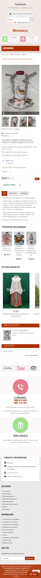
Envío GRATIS (13, 38)
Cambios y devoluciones (11, 537)
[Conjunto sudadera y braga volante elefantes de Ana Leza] (31, 238)
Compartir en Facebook (11, 133)
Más (4, 193)
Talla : (4, 160)
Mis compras (7, 494)
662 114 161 (20, 403)
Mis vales (6, 509)
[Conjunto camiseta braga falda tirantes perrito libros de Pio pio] (5, 121)
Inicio (3, 54)
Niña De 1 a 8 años (15, 54)
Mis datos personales (10, 504)
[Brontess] (20, 30)
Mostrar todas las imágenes (11, 129)
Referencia (5, 167)
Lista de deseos (9, 346)
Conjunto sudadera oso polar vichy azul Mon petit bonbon (19, 251)
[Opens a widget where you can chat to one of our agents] (33, 574)
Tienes (22, 14)
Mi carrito (24, 8)
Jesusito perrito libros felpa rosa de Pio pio (7, 249)
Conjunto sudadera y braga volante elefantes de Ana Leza (31, 251)
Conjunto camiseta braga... (20, 330)
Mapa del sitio (7, 543)
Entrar (31, 8)
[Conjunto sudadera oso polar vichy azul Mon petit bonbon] (19, 238)
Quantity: (4, 171)
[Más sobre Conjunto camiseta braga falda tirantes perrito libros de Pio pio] (7, 335)
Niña (7, 54)
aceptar (36, 571)
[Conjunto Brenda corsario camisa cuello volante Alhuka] (16, 290)
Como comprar (8, 532)
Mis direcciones (8, 501)
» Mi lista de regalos (31, 355)
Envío (5, 535)
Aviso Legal (7, 540)
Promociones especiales (11, 519)
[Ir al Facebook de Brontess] (20, 3)
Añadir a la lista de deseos (20, 185)
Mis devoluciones (9, 496)
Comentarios (23, 193)
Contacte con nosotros (10, 522)
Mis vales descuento (10, 499)
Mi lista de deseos (13, 8)
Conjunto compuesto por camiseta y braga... (23, 334)
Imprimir (6, 136)
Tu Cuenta (6, 491)
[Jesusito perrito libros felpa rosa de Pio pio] (7, 238)
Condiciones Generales (11, 524)
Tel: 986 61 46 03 (12, 473)
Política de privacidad (10, 527)
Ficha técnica (13, 193)
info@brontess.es (17, 476)
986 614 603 (20, 400)
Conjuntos (24, 54)
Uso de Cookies (8, 530)
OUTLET (32, 38)
